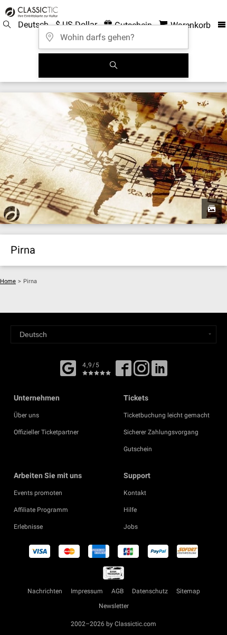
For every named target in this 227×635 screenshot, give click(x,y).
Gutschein (138, 449)
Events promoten (38, 493)
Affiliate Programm (41, 509)
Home (8, 281)
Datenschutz (150, 591)
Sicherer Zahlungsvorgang (161, 432)
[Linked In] (159, 372)
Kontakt (135, 493)
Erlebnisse (28, 526)
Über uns (26, 415)
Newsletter (114, 606)
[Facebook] (68, 367)
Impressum (87, 591)
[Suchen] (113, 65)
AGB (117, 591)
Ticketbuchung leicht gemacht (167, 415)
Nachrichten (44, 591)
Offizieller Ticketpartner (46, 432)
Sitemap (188, 591)
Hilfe (130, 509)
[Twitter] (141, 372)
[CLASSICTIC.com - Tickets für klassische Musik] (30, 12)
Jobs (131, 526)
